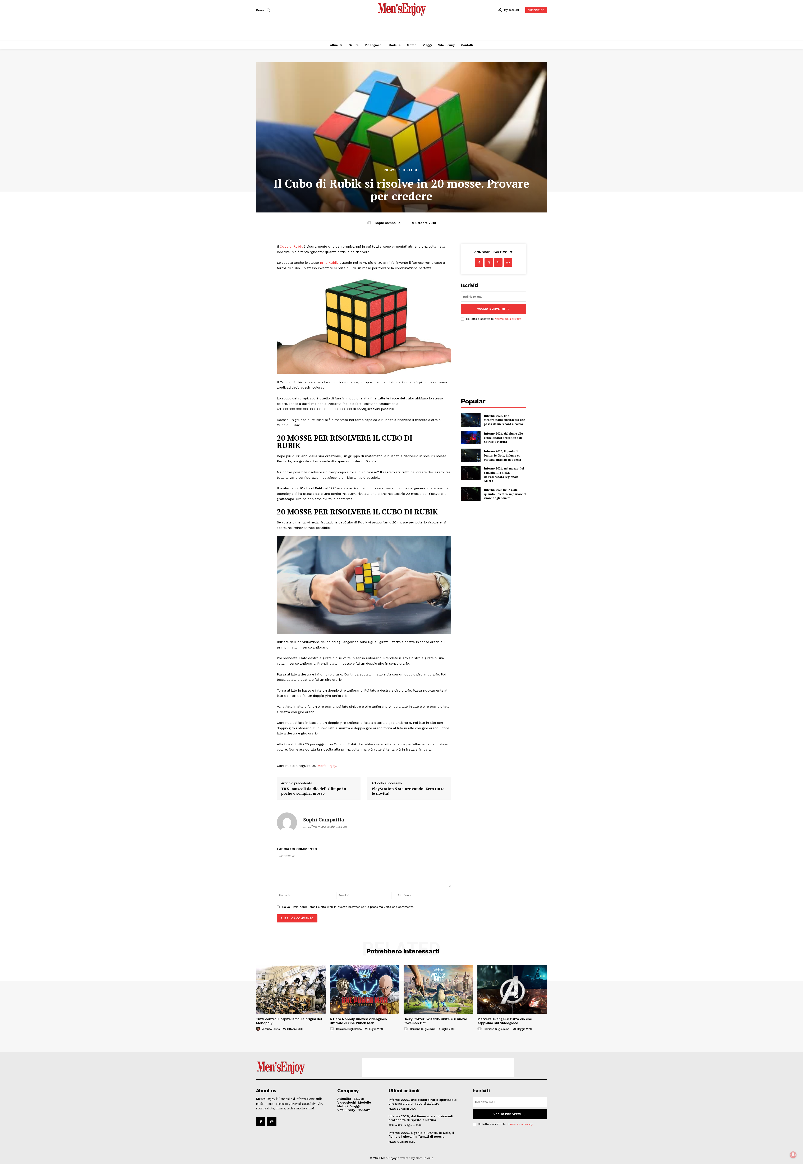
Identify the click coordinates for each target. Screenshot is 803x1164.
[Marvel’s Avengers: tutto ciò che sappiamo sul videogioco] (512, 989)
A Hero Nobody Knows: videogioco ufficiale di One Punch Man (358, 1021)
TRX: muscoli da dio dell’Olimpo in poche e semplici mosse (313, 791)
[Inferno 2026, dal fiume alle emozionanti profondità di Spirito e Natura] (470, 437)
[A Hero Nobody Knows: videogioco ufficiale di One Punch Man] (364, 989)
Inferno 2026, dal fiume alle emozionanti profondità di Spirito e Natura (503, 437)
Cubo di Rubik (291, 246)
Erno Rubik (329, 263)
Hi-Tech (411, 170)
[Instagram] (271, 1121)
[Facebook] (479, 262)
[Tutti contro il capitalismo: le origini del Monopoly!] (291, 989)
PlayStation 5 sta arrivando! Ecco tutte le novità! (408, 791)
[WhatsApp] (508, 262)
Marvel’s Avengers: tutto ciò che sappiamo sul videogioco (504, 1021)
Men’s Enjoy (326, 766)
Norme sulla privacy (508, 318)
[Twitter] (489, 262)
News (390, 170)
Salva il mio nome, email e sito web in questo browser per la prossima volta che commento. (348, 906)
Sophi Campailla (387, 223)
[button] (264, 10)
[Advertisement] (401, 29)
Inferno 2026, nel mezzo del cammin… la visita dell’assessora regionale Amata (504, 474)
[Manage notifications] (793, 1154)
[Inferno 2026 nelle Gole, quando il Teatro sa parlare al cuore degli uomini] (470, 494)
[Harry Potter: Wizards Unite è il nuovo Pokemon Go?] (438, 989)
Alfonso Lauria (271, 1029)
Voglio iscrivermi (491, 308)
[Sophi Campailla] (370, 223)
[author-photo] (258, 1029)
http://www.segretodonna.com (325, 826)
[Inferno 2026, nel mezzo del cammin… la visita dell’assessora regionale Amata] (470, 473)
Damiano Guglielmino (349, 1029)
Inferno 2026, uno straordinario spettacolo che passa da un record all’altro (504, 420)
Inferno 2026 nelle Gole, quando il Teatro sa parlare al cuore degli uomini (505, 494)
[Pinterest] (498, 262)
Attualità (395, 1125)
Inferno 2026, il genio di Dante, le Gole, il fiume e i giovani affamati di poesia (502, 455)
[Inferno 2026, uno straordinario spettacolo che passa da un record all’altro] (470, 419)
